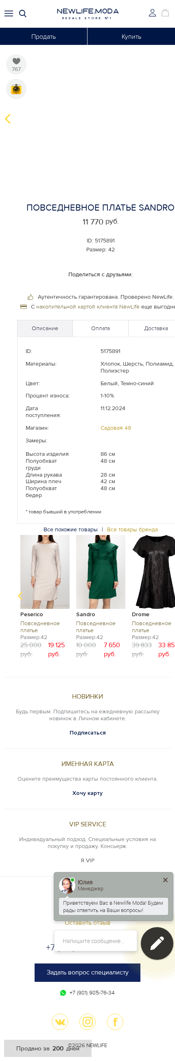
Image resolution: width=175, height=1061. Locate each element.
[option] (45, 596)
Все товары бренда (132, 529)
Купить (131, 37)
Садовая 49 (116, 427)
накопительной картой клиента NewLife (88, 306)
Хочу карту (87, 793)
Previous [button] (8, 119)
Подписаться (88, 732)
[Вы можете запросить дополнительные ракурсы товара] (16, 89)
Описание (45, 328)
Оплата (100, 328)
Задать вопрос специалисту (88, 972)
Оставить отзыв (88, 923)
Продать (43, 37)
